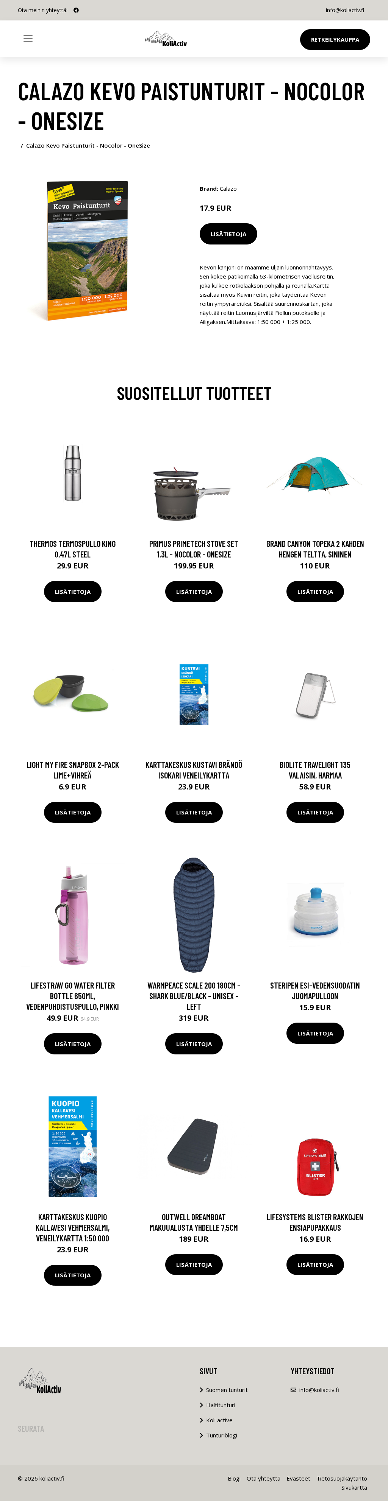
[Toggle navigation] (28, 38)
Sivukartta (354, 1487)
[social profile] (76, 10)
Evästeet (298, 1478)
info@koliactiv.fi (345, 10)
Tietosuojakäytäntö (341, 1478)
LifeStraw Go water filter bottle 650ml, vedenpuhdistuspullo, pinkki (72, 995)
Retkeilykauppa (335, 39)
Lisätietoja (228, 234)
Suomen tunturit (227, 1390)
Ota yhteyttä (263, 1478)
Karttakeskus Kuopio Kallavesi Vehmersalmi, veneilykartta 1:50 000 (73, 1227)
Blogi (234, 1478)
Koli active (219, 1420)
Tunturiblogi (221, 1435)
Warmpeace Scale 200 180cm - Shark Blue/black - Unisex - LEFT (193, 995)
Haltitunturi (220, 1405)
